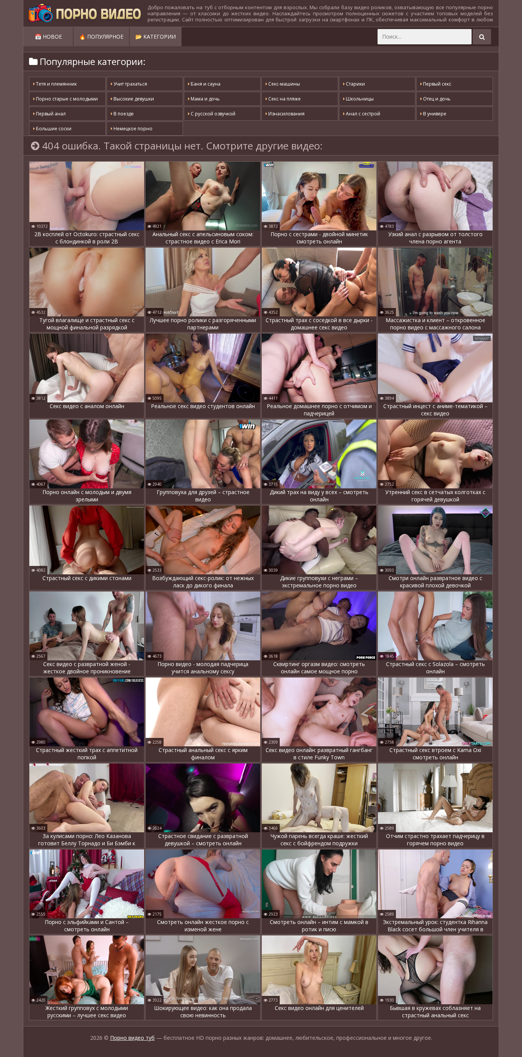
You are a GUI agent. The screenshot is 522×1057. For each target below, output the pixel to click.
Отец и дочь (436, 99)
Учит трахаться (129, 84)
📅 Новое (48, 36)
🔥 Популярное (101, 36)
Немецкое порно (132, 128)
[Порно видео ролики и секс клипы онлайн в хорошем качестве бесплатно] (84, 13)
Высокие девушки (133, 99)
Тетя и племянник (56, 84)
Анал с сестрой (362, 113)
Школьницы (359, 99)
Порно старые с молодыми (66, 99)
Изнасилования (286, 113)
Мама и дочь (205, 99)
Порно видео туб (132, 1037)
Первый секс (436, 84)
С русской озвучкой (212, 113)
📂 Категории (155, 36)
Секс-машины (283, 84)
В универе (434, 113)
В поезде (123, 113)
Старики (355, 84)
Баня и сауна (205, 84)
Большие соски (53, 128)
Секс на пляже (284, 99)
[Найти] (482, 36)
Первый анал (50, 113)
